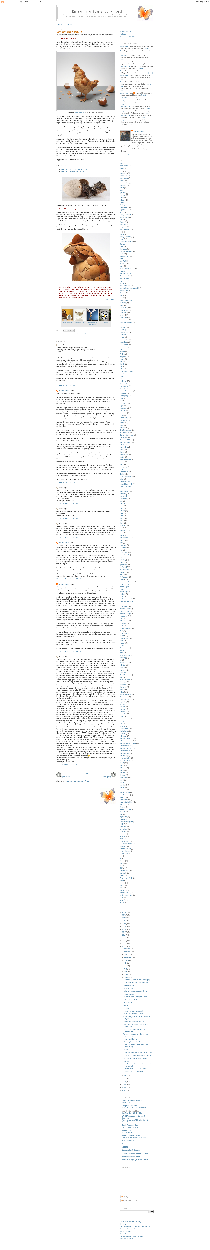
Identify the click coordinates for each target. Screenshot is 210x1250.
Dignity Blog (126, 1130)
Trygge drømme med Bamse (133, 1021)
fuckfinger (123, 403)
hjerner (122, 452)
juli (125, 963)
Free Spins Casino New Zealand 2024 (134, 1108)
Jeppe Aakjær (124, 491)
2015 (124, 938)
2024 (124, 912)
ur (120, 866)
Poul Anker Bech (125, 699)
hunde (122, 464)
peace (122, 677)
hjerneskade (124, 454)
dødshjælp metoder (126, 325)
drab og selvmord (126, 300)
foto (121, 379)
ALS (121, 171)
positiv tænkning (125, 694)
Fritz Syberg (124, 396)
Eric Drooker (124, 344)
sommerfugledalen (126, 802)
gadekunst (123, 408)
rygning (122, 726)
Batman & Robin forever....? (133, 1011)
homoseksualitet (125, 459)
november (127, 952)
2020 (124, 924)
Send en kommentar (63, 770)
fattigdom (123, 357)
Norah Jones (124, 648)
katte (121, 513)
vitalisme (123, 890)
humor (122, 462)
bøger (122, 239)
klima (121, 521)
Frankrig (122, 388)
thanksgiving (124, 841)
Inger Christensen (126, 476)
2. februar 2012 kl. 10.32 (67, 482)
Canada (122, 244)
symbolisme (124, 819)
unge (121, 863)
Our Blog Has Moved (129, 1132)
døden (122, 315)
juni (125, 966)
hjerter (122, 457)
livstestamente (125, 569)
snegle (122, 787)
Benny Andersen (125, 215)
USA (121, 868)
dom (121, 298)
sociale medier (125, 792)
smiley (122, 782)
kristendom (123, 530)
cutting (122, 259)
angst (121, 180)
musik (122, 636)
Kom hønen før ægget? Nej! (69, 32)
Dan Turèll (123, 261)
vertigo (122, 875)
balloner (122, 200)
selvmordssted (125, 753)
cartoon (122, 246)
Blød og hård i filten (130, 999)
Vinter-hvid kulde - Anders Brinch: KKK (137, 1069)
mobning (123, 623)
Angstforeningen (125, 1231)
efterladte (123, 335)
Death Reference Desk (130, 1125)
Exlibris (122, 354)
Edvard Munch (125, 332)
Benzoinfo (123, 1234)
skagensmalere (125, 760)
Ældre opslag (106, 777)
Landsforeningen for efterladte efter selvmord (135, 1226)
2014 (124, 941)
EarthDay (123, 330)
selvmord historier (126, 741)
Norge (122, 650)
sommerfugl (124, 800)
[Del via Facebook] (71, 330)
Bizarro (122, 222)
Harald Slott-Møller (126, 440)
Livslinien (123, 1224)
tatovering (123, 829)
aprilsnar (123, 193)
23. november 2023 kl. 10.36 (68, 765)
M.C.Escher (124, 577)
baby (121, 197)
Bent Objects (124, 217)
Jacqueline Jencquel (130, 1106)
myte (121, 641)
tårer (121, 856)
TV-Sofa (126, 1008)
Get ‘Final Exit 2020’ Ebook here (132, 1113)
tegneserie (123, 834)
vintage (122, 883)
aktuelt (122, 168)
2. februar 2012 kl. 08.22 (67, 385)
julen (121, 501)
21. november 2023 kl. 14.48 (68, 651)
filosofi (64, 333)
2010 (124, 1082)
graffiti (122, 423)
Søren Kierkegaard (126, 822)
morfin (122, 626)
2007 (124, 1090)
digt (121, 295)
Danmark (123, 264)
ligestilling (123, 565)
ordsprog (123, 658)
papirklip (122, 670)
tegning (122, 836)
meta (121, 604)
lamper (122, 562)
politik (122, 692)
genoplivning (124, 418)
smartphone (124, 777)
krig (121, 528)
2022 (124, 918)
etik (121, 349)
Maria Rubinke (125, 584)
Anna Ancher (124, 183)
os (120, 660)
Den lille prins (124, 278)
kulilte (122, 535)
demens (122, 271)
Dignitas (122, 293)
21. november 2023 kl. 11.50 (68, 518)
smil (121, 780)
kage (121, 506)
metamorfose (124, 606)
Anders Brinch (125, 175)
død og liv (123, 308)
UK (121, 858)
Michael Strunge (125, 614)
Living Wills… (126, 1103)
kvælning (123, 545)
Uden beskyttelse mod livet (133, 1014)
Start (86, 773)
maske (122, 589)
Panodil (122, 667)
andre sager (124, 178)
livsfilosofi (123, 567)
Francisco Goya (125, 383)
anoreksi (123, 185)
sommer (122, 797)
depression (123, 281)
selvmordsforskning (126, 746)
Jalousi (125, 1050)
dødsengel (123, 317)
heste (121, 450)
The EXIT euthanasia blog (132, 1101)
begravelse (123, 210)
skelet (122, 763)
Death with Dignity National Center (135, 1160)
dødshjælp (123, 320)
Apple (122, 190)
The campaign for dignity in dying (135, 1153)
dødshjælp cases (126, 322)
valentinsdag (124, 871)
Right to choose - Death (131, 1135)
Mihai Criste (124, 621)
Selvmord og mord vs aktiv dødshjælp (136, 980)
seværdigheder (125, 758)
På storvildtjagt (128, 994)
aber (121, 163)
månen (122, 645)
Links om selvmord (126, 1239)
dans (121, 266)
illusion (122, 474)
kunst (74, 333)
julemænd (123, 499)
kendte (122, 516)
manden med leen (126, 582)
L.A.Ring (123, 560)
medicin (122, 594)
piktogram (123, 684)
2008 (124, 1087)
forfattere (123, 374)
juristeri (122, 503)
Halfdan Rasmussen (127, 435)
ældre (122, 900)
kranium (122, 525)
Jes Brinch (123, 496)
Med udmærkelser (129, 988)
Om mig (70, 24)
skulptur (87, 333)
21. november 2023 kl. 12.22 (68, 537)
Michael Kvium (125, 611)
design (122, 283)
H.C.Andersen (124, 432)
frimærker (123, 393)
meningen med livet (126, 601)
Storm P (122, 812)
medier (122, 596)
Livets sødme (128, 1002)
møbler (122, 643)
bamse (122, 202)
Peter (121, 51)
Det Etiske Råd (125, 286)
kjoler (121, 518)
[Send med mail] (64, 330)
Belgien (122, 212)
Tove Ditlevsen (125, 851)
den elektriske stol (126, 273)
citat (121, 254)
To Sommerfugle (125, 31)
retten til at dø (124, 719)
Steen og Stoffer (125, 809)
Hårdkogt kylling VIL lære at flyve (92, 323)
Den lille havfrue (125, 276)
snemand (123, 790)
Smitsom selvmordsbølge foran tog (135, 982)
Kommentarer (127, 1200)
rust (121, 724)
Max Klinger (124, 592)
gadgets (122, 410)
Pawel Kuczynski (126, 675)
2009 (124, 1084)
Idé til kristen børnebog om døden (135, 991)
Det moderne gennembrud (129, 288)
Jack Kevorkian (125, 486)
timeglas (123, 846)
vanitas (122, 873)
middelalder (124, 616)
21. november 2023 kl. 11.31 (68, 503)
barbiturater (123, 207)
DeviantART (124, 290)
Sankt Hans (124, 731)
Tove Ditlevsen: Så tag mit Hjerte (135, 997)
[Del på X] (69, 330)
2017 (124, 932)
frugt (121, 398)
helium (122, 445)
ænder (122, 902)
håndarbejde (124, 472)
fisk (121, 366)
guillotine (123, 428)
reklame (122, 709)
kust (121, 543)
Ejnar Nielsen (124, 339)
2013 (124, 943)
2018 (124, 929)
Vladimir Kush (124, 893)
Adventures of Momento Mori (131, 1127)
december (127, 949)
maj (125, 969)
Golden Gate (124, 420)
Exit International (128, 1144)
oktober (127, 954)
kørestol (122, 557)
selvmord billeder (125, 738)
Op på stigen (127, 1005)
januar (126, 1075)
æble (121, 897)
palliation (123, 665)
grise (121, 425)
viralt (121, 888)
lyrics (121, 574)
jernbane (123, 494)
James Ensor (124, 489)
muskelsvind (124, 638)
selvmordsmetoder (126, 748)
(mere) (147, 48)
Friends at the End (129, 1140)
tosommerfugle (64, 390)
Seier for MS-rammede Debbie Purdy (134, 1137)
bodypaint (123, 227)
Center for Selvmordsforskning (130, 1222)
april (125, 972)
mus (121, 631)
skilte (121, 765)
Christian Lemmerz (126, 251)
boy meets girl (125, 229)
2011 (124, 1079)
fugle (69, 333)
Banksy (122, 205)
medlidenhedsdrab (126, 599)
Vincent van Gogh (126, 878)
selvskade (123, 756)
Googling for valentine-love (132, 1042)
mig (121, 618)
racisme (122, 707)
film (121, 361)
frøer (121, 401)
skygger (122, 775)
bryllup (122, 234)
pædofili (122, 704)
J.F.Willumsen (125, 481)
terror (121, 839)
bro (121, 232)
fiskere (122, 369)
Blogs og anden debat (127, 36)
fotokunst (123, 381)
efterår (122, 337)
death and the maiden (127, 268)
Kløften (126, 1061)
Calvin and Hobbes (126, 241)
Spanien (122, 807)
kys (121, 550)
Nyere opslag (65, 777)
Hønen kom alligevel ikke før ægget (73, 171)
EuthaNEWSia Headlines (131, 1156)
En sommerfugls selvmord (97, 11)
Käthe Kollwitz (125, 555)
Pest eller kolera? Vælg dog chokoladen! (137, 1052)
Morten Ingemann (126, 628)
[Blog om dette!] (66, 330)
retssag (122, 716)
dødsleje (123, 327)
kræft (121, 533)
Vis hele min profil (126, 154)
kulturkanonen (124, 538)
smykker (123, 785)
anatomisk (123, 173)
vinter (121, 885)
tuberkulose (124, 853)
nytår (121, 653)
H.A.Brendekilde (125, 430)
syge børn (123, 817)
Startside (61, 24)
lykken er (123, 572)
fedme (122, 359)
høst (121, 469)
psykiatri (123, 702)
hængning (123, 467)
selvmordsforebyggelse (128, 743)
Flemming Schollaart (127, 371)
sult (121, 814)
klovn (121, 523)
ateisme (122, 195)
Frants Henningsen (126, 391)
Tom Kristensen (125, 849)
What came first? (80, 112)
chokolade (123, 249)
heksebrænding (125, 442)
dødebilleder (124, 310)
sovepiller (123, 804)
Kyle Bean (80, 333)
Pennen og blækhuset (131, 1039)
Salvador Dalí (124, 729)
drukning (123, 303)
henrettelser (124, 447)
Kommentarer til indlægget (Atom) (77, 781)
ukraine (122, 861)
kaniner (122, 511)
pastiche (123, 672)
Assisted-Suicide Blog (130, 1111)
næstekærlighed (125, 655)
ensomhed (123, 342)
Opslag (125, 1197)
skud (121, 770)
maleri (122, 579)
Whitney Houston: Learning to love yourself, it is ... (135, 1035)
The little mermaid (126, 844)
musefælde (123, 633)
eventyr (122, 352)
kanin (121, 508)
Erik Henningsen (125, 347)
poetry (122, 689)
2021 (124, 921)
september (128, 957)
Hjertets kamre (128, 985)
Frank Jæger (124, 386)
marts (126, 974)
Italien (122, 479)
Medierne (123, 34)
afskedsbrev (124, 166)
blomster (123, 224)
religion (122, 711)
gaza (121, 415)
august (126, 960)
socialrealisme (125, 795)
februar (126, 977)
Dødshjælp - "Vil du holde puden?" (135, 1058)
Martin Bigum (124, 587)
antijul (122, 188)
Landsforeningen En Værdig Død (131, 1236)
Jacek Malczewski (126, 484)
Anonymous (124, 46)
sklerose (123, 768)
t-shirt (122, 824)
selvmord (123, 736)
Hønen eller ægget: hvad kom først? (74, 169)
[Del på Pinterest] (73, 330)
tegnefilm (123, 831)
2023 (124, 915)
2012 (124, 946)
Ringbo (122, 721)
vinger (122, 880)
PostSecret (123, 697)
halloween (123, 437)
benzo (122, 220)
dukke (122, 305)
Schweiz (123, 734)
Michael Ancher (125, 609)
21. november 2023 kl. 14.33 (68, 579)
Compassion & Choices (131, 1150)
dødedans (123, 313)
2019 (124, 926)
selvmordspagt (125, 751)
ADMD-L (125, 1147)
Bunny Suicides (125, 237)
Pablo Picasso (125, 662)
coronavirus (124, 256)
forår (121, 376)
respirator (123, 714)
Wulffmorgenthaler (126, 895)
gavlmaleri (123, 413)
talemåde (123, 827)
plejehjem (123, 687)
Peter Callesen (125, 680)
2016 (124, 935)
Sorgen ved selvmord (127, 1229)
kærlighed (123, 552)
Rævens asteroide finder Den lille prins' (137, 1055)
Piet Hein (123, 682)
